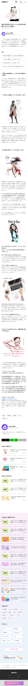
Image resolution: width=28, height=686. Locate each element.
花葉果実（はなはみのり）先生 (9, 399)
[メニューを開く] (25, 2)
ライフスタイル (14, 665)
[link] (5, 1)
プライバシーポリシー (12, 677)
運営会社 (19, 677)
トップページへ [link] (14, 649)
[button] (14, 13)
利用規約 (18, 675)
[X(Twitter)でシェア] (6, 440)
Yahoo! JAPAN (14, 679)
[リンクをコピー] (22, 440)
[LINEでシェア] (14, 440)
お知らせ (9, 675)
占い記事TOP (7, 665)
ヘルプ (14, 675)
